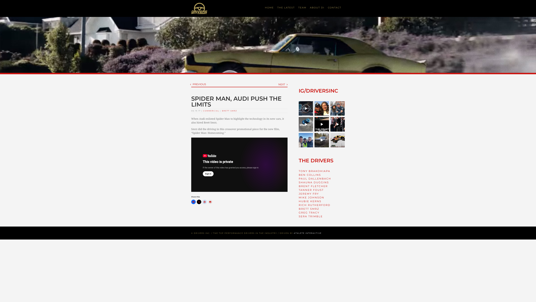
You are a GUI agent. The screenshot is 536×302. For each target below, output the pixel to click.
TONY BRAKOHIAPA (314, 171)
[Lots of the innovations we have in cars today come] (321, 124)
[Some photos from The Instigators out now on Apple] (337, 108)
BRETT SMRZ (309, 208)
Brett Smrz (229, 111)
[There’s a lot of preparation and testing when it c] (337, 124)
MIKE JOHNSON (311, 197)
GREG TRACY (309, 212)
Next (281, 84)
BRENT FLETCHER (313, 186)
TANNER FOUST (311, 190)
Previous (199, 84)
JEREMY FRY (309, 193)
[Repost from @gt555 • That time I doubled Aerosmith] (321, 108)
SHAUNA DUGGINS (314, 182)
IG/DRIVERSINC (318, 91)
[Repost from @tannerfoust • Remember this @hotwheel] (337, 140)
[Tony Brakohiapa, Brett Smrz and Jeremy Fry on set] (306, 140)
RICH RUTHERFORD (314, 205)
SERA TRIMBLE (311, 216)
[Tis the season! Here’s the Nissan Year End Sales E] (306, 108)
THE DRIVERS (316, 160)
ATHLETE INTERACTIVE (308, 233)
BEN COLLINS (310, 174)
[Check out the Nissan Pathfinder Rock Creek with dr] (321, 140)
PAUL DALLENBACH (315, 178)
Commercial (211, 111)
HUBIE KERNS (310, 201)
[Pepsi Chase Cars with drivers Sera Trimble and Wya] (306, 124)
